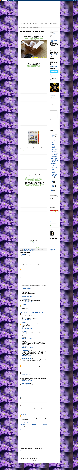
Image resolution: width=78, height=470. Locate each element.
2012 (52, 190)
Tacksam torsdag (25, 250)
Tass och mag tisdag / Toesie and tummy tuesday (54, 175)
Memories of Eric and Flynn (26, 358)
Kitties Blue (24, 396)
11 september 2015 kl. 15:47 (27, 385)
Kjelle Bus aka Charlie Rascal (54, 41)
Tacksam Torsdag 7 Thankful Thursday (54, 161)
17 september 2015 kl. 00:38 (27, 411)
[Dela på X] (41, 249)
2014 (52, 188)
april (52, 182)
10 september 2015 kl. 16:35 (27, 301)
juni (52, 180)
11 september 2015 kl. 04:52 (27, 380)
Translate (53, 33)
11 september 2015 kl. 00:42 (27, 361)
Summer (23, 254)
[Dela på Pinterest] (42, 249)
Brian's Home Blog (25, 299)
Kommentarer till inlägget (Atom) (31, 426)
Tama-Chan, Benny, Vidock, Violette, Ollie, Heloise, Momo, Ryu (33, 312)
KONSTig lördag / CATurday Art (54, 144)
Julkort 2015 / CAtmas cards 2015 (36, 27)
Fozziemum (24, 268)
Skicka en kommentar (24, 422)
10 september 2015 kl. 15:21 (27, 281)
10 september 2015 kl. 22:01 (27, 338)
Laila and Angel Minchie (26, 383)
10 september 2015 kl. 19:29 (27, 309)
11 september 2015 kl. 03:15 (27, 374)
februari (53, 185)
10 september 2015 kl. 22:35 (27, 347)
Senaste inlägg (22, 424)
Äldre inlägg (45, 424)
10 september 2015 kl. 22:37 (27, 355)
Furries (23, 371)
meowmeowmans (25, 377)
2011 (52, 191)
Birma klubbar (25, 27)
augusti (53, 177)
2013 (52, 189)
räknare (51, 59)
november (53, 135)
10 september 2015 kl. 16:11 (27, 288)
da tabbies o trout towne (26, 350)
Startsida (34, 424)
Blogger (43, 460)
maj (52, 181)
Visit (54, 108)
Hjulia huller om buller (25, 291)
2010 (52, 193)
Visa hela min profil (53, 54)
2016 (52, 131)
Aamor (23, 388)
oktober (53, 136)
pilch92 (23, 364)
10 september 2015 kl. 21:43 (27, 328)
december (53, 134)
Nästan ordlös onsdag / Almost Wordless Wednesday (54, 164)
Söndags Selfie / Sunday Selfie (54, 149)
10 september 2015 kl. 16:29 (27, 296)
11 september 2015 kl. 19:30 (27, 393)
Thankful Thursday (31, 250)
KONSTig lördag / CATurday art (54, 151)
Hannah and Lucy (25, 276)
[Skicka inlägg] (38, 249)
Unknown (23, 322)
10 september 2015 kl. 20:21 (27, 319)
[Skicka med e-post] (39, 249)
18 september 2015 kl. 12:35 (27, 420)
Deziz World (24, 331)
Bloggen (20, 27)
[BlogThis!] (40, 249)
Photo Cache (24, 304)
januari (53, 186)
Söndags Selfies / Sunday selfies (54, 142)
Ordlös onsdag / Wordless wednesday (54, 140)
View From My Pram (25, 414)
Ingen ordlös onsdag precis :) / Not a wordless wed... (54, 154)
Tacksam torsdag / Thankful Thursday (54, 147)
